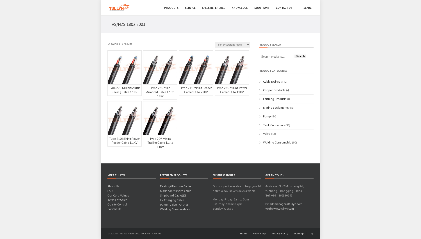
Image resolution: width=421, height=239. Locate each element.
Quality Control (117, 204)
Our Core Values (118, 195)
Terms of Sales (117, 200)
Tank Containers (274, 125)
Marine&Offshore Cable (175, 191)
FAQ (110, 191)
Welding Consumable (277, 142)
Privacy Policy (280, 233)
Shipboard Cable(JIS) (173, 195)
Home (243, 233)
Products (171, 8)
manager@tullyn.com (288, 204)
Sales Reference (213, 8)
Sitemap (299, 233)
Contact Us (284, 8)
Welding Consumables (175, 209)
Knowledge (240, 8)
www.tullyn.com (283, 209)
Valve (266, 134)
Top (311, 233)
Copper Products (274, 90)
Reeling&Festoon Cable (175, 186)
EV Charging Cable (172, 200)
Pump (267, 116)
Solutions (261, 8)
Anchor (183, 205)
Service (190, 8)
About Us (113, 186)
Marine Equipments (276, 108)
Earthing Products (275, 99)
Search (308, 8)
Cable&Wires (271, 81)
